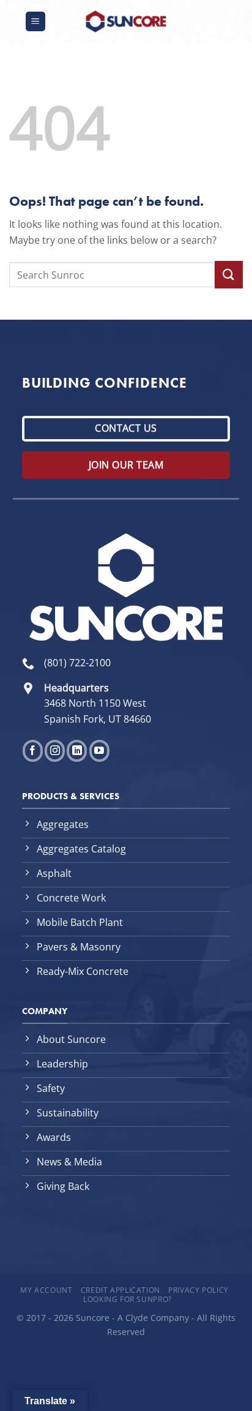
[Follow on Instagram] (55, 751)
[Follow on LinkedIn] (77, 751)
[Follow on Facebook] (33, 751)
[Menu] (36, 22)
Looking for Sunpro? (127, 1299)
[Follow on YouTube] (99, 751)
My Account (46, 1290)
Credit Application (120, 1290)
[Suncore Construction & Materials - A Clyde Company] (126, 21)
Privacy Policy (198, 1290)
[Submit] (229, 274)
